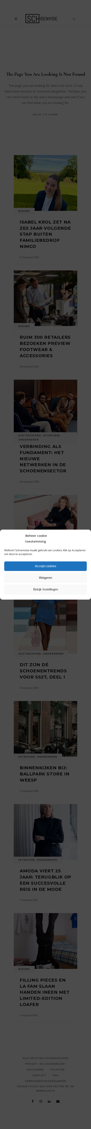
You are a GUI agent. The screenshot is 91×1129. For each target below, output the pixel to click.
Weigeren (45, 577)
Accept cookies (45, 566)
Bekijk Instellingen (45, 589)
